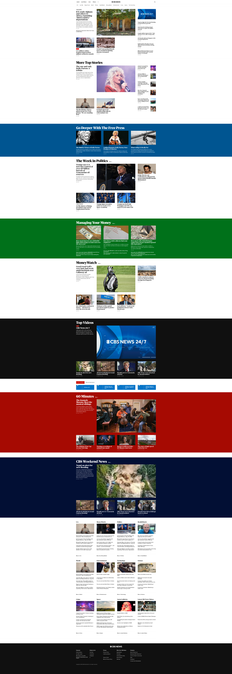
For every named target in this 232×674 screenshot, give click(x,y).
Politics (96, 5)
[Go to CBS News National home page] (116, 2)
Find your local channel (90, 382)
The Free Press (132, 5)
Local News (83, 1)
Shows (94, 1)
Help (131, 657)
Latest (78, 1)
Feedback (132, 659)
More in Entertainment (101, 594)
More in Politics (120, 555)
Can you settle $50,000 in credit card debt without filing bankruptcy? (115, 251)
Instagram (92, 655)
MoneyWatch (109, 5)
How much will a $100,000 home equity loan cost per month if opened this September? (142, 253)
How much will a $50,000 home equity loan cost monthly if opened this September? (143, 255)
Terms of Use (106, 657)
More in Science (141, 594)
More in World (79, 594)
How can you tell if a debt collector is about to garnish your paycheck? (115, 253)
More (110, 161)
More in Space (100, 633)
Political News (79, 652)
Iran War (81, 5)
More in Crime (79, 633)
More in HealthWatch (142, 555)
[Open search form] (154, 1)
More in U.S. (78, 555)
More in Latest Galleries (122, 633)
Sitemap (118, 659)
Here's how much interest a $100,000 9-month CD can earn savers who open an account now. (87, 253)
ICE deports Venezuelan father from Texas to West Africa (85, 31)
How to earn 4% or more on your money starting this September (87, 255)
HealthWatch (102, 5)
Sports (126, 5)
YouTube (91, 652)
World (92, 5)
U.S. (77, 5)
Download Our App (121, 655)
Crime (122, 5)
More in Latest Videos (142, 633)
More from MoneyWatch (102, 555)
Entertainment (116, 5)
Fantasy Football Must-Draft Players (82, 658)
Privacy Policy (106, 652)
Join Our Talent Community (136, 655)
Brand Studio (119, 657)
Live (90, 2)
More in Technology (121, 594)
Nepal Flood (87, 5)
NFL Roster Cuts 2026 (80, 655)
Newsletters (119, 652)
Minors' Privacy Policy (107, 659)
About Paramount (134, 652)
